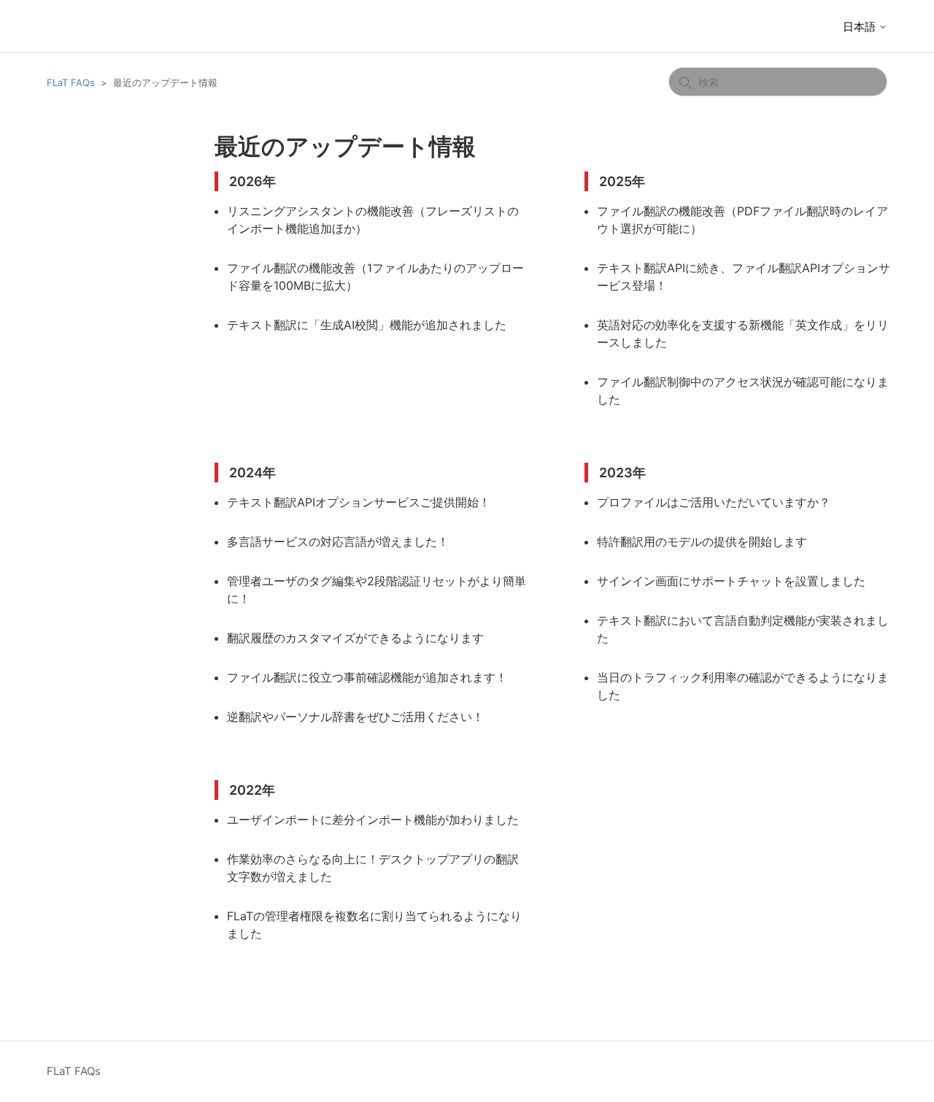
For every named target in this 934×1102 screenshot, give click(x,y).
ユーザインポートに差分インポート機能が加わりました (373, 819)
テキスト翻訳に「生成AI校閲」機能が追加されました (366, 324)
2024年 (252, 472)
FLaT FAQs (71, 82)
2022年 (252, 790)
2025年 (622, 181)
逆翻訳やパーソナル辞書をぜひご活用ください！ (355, 716)
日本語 (861, 26)
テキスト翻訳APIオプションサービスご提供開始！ (358, 502)
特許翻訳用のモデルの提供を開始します (702, 541)
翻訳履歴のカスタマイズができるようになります (355, 638)
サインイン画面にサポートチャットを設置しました (731, 581)
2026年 (252, 181)
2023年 (622, 472)
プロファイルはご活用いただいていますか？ (713, 502)
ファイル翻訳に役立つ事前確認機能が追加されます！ (367, 677)
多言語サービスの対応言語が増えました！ (338, 541)
